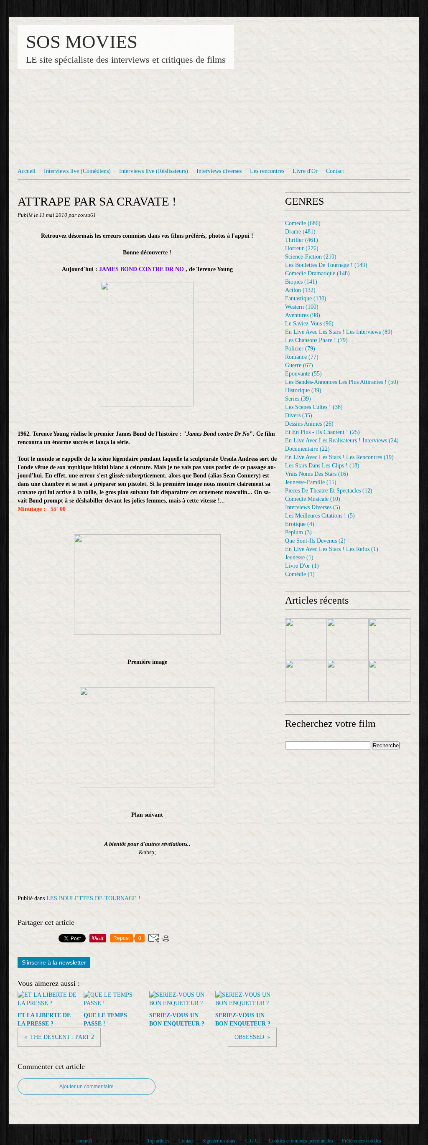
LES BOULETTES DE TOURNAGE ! (93, 898)
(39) (303, 390)
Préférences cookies (361, 1141)
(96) (309, 323)
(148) (317, 273)
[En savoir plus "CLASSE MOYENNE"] (306, 681)
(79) (316, 340)
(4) (299, 524)
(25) (322, 432)
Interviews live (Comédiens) (77, 171)
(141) (301, 282)
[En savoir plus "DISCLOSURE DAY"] (389, 639)
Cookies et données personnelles (301, 1141)
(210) (310, 257)
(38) (314, 407)
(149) (326, 265)
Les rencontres (267, 171)
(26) (309, 424)
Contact (335, 171)
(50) (341, 382)
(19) (339, 457)
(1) (331, 549)
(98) (302, 315)
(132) (300, 290)
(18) (322, 465)
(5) (312, 507)
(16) (316, 474)
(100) (301, 307)
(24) (342, 440)
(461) (301, 240)
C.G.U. (252, 1141)
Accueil (27, 171)
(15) (310, 482)
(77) (301, 357)
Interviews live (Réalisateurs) (153, 171)
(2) (315, 541)
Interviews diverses (219, 171)
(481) (300, 231)
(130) (305, 298)
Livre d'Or (305, 171)
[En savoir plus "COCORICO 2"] (306, 639)
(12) (328, 490)
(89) (338, 332)
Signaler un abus (219, 1141)
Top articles (158, 1141)
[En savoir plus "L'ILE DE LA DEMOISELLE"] (389, 681)
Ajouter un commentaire (86, 1086)
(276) (301, 248)
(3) (298, 532)
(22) (307, 449)
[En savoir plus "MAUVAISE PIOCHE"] (348, 639)
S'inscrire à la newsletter (54, 962)
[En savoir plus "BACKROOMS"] (348, 681)
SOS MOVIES (82, 41)
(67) (299, 365)
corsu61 (84, 1141)
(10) (312, 499)
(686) (303, 223)
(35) (298, 415)
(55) (303, 374)
